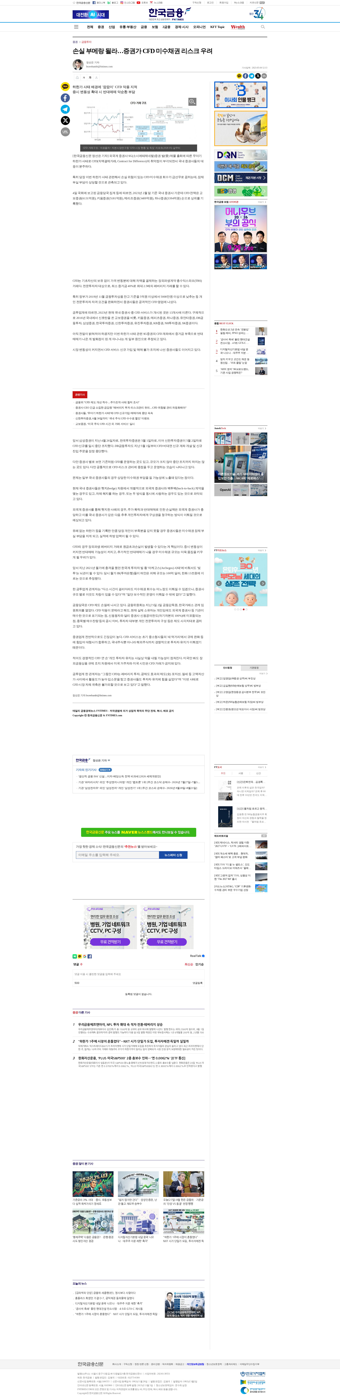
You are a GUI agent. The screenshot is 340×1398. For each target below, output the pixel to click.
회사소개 (116, 1364)
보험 (155, 27)
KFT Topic (217, 27)
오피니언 (199, 27)
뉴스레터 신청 (173, 854)
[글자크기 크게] (90, 77)
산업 (112, 27)
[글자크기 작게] (84, 77)
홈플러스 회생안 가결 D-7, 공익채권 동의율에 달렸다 (104, 1298)
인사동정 (227, 667)
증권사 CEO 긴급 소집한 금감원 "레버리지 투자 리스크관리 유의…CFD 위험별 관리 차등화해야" (130, 407)
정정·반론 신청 (142, 1364)
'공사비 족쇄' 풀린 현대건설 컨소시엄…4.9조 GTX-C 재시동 (109, 1308)
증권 (101, 27)
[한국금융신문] (81, 2)
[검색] (263, 26)
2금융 (166, 27)
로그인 (210, 2)
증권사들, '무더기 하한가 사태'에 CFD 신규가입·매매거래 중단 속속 (114, 413)
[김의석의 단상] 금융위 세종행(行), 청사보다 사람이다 (105, 1293)
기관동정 (254, 667)
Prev (219, 583)
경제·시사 (182, 27)
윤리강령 (155, 1364)
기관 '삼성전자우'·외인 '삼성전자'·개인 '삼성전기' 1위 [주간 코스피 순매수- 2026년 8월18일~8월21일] (137, 788)
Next (263, 583)
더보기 (261, 202)
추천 (223, 773)
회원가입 (223, 2)
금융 (144, 27)
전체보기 (105, 770)
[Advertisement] (102, 239)
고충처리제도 (230, 1364)
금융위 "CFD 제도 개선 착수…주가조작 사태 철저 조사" (107, 402)
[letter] (155, 2)
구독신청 (196, 2)
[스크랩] (96, 77)
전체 (90, 27)
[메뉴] (76, 26)
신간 (258, 773)
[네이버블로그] (112, 2)
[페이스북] (99, 2)
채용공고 (179, 1364)
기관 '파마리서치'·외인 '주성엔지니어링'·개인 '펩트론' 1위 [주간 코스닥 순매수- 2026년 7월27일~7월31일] (139, 782)
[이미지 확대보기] (192, 102)
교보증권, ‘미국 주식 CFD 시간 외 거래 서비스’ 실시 (105, 423)
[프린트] (77, 77)
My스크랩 (239, 2)
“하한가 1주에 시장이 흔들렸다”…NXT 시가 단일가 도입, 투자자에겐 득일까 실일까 (118, 1314)
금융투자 (86, 41)
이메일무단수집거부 (249, 1364)
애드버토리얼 (221, 836)
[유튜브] (142, 2)
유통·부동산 (128, 27)
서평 (241, 773)
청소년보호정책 (214, 1364)
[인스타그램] (127, 2)
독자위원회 (167, 1364)
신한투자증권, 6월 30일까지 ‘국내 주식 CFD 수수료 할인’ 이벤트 (112, 418)
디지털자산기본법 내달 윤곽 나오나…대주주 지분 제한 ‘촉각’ (109, 1303)
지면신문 (254, 2)
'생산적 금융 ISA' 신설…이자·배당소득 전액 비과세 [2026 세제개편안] (119, 776)
